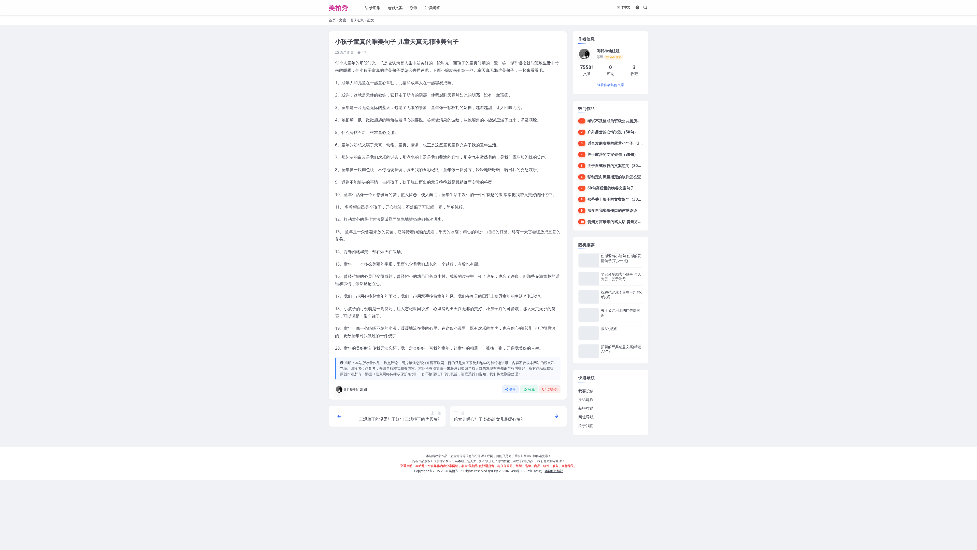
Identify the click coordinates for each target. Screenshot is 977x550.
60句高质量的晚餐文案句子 (610, 187)
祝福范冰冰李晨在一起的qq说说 (621, 294)
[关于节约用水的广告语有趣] (589, 315)
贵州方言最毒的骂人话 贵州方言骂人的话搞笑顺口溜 (631, 221)
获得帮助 (586, 408)
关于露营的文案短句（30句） (612, 154)
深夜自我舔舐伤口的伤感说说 (612, 210)
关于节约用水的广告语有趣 (620, 312)
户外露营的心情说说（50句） (612, 131)
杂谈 (414, 7)
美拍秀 (453, 471)
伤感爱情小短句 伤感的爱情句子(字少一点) (621, 258)
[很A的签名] (589, 333)
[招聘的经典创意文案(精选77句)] (589, 351)
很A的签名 (609, 328)
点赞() (552, 389)
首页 (332, 20)
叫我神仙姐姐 (355, 389)
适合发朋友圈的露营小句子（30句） (618, 143)
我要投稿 (586, 390)
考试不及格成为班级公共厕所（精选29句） (624, 120)
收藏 (531, 389)
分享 (512, 389)
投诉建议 (586, 399)
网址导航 (586, 416)
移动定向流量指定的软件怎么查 (614, 176)
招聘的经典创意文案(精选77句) (621, 349)
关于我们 (586, 425)
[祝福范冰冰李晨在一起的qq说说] (589, 297)
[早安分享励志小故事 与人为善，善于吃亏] (589, 278)
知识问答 (432, 7)
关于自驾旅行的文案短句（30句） (616, 165)
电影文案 (395, 7)
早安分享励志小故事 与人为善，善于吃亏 (621, 276)
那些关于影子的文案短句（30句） (616, 199)
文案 (342, 20)
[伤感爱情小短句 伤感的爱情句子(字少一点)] (589, 260)
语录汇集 (372, 7)
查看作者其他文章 (610, 85)
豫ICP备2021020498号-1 (505, 471)
